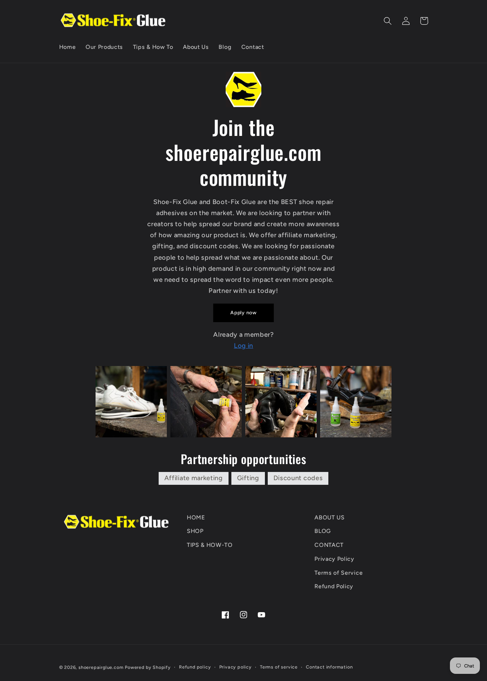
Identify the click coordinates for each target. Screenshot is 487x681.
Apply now (243, 313)
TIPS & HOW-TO (210, 545)
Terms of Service (338, 572)
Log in (243, 346)
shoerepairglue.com (101, 667)
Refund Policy (333, 586)
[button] (388, 21)
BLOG (322, 531)
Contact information (329, 667)
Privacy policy (235, 667)
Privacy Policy (334, 558)
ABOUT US (329, 517)
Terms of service (279, 667)
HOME (196, 517)
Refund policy (195, 667)
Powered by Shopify (148, 667)
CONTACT (329, 545)
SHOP (195, 531)
